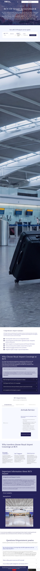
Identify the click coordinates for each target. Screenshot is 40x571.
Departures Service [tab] (20, 404)
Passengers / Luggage (18, 33)
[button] (17, 2)
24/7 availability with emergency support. (12, 390)
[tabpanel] (20, 423)
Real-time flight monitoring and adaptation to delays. (14, 379)
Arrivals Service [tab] (8, 404)
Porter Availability (7, 493)
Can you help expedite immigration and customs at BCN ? (15, 563)
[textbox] (7, 35)
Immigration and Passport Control (11, 477)
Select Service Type (6, 33)
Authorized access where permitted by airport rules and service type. (17, 386)
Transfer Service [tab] (32, 404)
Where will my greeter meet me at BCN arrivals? (13, 560)
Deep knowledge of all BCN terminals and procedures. (14, 369)
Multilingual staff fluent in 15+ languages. (12, 383)
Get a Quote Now (33, 35)
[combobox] (7, 35)
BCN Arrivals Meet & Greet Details (25, 434)
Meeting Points (7, 496)
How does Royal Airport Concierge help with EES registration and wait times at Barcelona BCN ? (18, 548)
